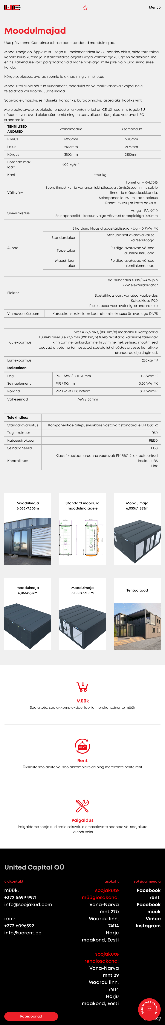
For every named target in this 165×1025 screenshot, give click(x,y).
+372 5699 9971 (20, 897)
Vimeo (153, 919)
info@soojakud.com (28, 904)
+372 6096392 (19, 926)
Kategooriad (31, 1016)
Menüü (155, 7)
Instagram (148, 926)
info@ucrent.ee (22, 933)
